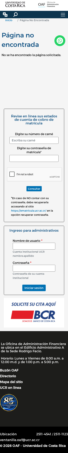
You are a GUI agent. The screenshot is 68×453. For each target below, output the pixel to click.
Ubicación (8, 434)
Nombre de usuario (26, 240)
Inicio (8, 20)
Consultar (34, 188)
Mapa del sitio (11, 382)
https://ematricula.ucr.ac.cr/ (28, 210)
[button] (5, 14)
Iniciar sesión (34, 288)
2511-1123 (61, 434)
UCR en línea (10, 387)
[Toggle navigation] (63, 14)
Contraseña (21, 262)
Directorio (8, 376)
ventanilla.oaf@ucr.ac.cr (20, 440)
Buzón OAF (9, 370)
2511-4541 (43, 434)
